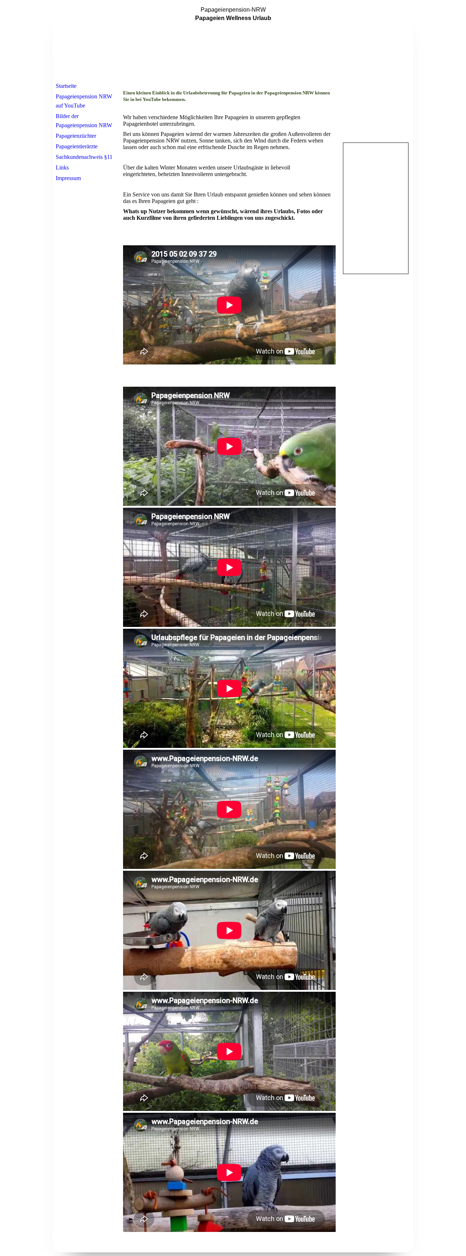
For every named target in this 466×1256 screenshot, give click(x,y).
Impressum (68, 178)
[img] (233, 41)
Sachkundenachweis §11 (84, 157)
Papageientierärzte (77, 146)
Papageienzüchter (76, 136)
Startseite (66, 86)
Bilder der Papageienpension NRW (84, 120)
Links (62, 167)
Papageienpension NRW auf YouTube (84, 101)
